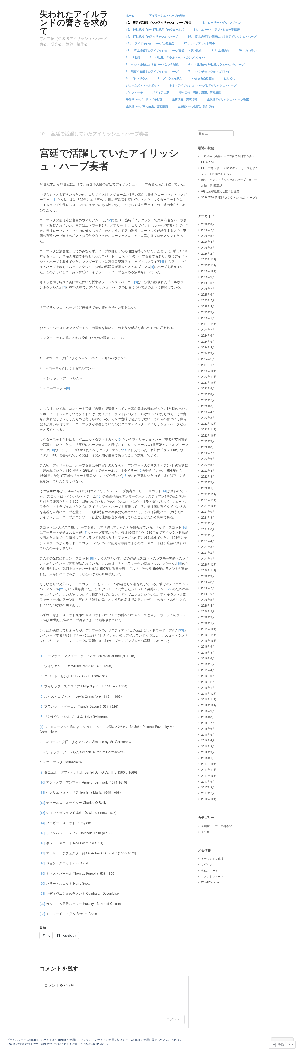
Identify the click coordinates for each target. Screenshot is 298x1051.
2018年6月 (208, 728)
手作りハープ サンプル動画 (144, 99)
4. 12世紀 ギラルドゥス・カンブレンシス (178, 57)
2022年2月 (208, 482)
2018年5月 (208, 734)
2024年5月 (208, 341)
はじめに (229, 78)
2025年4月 (208, 306)
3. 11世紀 (133, 57)
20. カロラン (248, 50)
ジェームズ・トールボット (142, 85)
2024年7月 (208, 329)
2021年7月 (208, 523)
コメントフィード (212, 876)
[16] (184, 527)
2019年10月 (209, 640)
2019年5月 (208, 664)
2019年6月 (208, 658)
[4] (162, 261)
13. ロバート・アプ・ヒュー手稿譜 (217, 29)
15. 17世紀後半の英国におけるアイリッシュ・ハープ (222, 36)
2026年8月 (208, 224)
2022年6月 (208, 459)
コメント (173, 1019)
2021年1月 (208, 558)
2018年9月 (208, 711)
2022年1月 (208, 488)
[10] (52, 449)
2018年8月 (208, 717)
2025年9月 (208, 277)
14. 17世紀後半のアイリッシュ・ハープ (152, 36)
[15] (99, 496)
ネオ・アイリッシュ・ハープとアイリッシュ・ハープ (202, 85)
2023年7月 (208, 400)
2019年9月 (208, 646)
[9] (120, 439)
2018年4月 (208, 740)
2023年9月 (208, 388)
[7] (64, 287)
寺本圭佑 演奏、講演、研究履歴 (200, 92)
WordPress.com (211, 882)
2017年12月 (209, 764)
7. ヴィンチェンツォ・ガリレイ (209, 71)
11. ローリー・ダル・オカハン (221, 22)
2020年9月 (208, 576)
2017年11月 (209, 769)
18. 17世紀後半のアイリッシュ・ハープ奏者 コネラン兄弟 (164, 50)
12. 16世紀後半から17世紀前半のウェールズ (155, 29)
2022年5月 (208, 465)
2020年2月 (208, 617)
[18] (91, 558)
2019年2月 (208, 682)
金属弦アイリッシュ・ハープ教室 (228, 99)
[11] (125, 449)
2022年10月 (209, 435)
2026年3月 (208, 247)
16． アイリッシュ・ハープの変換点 (150, 43)
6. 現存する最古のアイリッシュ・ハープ (152, 71)
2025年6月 (208, 294)
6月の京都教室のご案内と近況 (220, 191)
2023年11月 (209, 377)
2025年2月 (208, 312)
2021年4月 (208, 541)
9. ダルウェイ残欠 (170, 78)
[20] (94, 583)
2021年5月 (208, 535)
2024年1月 (208, 365)
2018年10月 (209, 705)
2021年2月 (208, 552)
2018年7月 (208, 723)
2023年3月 (208, 418)
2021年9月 (208, 511)
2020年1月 (208, 623)
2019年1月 (208, 687)
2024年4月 (208, 347)
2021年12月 (209, 494)
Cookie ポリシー (100, 1044)
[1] (54, 199)
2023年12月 (209, 371)
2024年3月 (208, 353)
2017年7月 (208, 793)
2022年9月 (208, 441)
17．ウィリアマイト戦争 (199, 43)
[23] (181, 630)
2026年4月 (208, 241)
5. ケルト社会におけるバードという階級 (152, 64)
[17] (85, 532)
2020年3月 (208, 611)
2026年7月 (208, 230)
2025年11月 (209, 265)
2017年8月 (208, 787)
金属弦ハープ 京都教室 (216, 826)
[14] (164, 490)
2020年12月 (209, 564)
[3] (129, 256)
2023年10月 (209, 382)
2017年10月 (209, 776)
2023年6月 (208, 406)
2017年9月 (208, 781)
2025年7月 (208, 288)
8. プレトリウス (137, 78)
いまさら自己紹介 (203, 78)
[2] (110, 220)
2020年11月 (209, 570)
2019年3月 (208, 676)
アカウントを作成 (212, 858)
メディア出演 (160, 92)
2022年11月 (209, 429)
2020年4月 (208, 605)
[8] (68, 388)
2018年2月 (208, 752)
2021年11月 (209, 500)
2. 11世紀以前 (220, 50)
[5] (152, 266)
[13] (125, 475)
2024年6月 (208, 335)
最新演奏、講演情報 (184, 99)
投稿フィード (209, 870)
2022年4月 (208, 470)
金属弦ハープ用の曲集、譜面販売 (147, 106)
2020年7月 (208, 588)
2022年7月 (208, 453)
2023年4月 (208, 412)
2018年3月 (208, 746)
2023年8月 (208, 394)
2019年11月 (209, 635)
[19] (179, 563)
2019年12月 (209, 629)
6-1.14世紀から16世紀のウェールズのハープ (216, 64)
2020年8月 (208, 582)
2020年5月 (208, 599)
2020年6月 (208, 594)
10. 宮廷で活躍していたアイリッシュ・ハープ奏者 (158, 22)
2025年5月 (208, 300)
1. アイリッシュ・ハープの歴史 (165, 15)
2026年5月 (208, 236)
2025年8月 (208, 283)
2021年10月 (209, 506)
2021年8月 (208, 517)
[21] (62, 589)
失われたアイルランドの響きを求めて (74, 21)
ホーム (130, 15)
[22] (169, 589)
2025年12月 (209, 259)
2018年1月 (208, 758)
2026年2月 (208, 253)
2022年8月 (208, 447)
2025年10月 (209, 271)
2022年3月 (208, 476)
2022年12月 (209, 423)
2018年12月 (209, 693)
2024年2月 (208, 359)
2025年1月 (208, 318)
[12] (139, 470)
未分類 (205, 832)
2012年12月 (209, 799)
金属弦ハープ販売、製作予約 (196, 106)
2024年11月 (209, 324)
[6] (136, 282)
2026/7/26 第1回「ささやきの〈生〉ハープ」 (229, 197)
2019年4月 (208, 670)
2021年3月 (208, 547)
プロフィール (134, 92)
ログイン (206, 864)
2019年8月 (208, 652)
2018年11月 (209, 699)
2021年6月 (208, 529)
